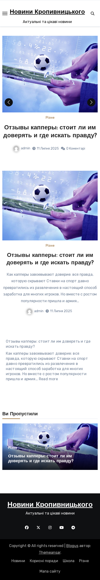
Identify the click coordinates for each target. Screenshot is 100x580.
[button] (91, 102)
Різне (50, 117)
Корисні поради (44, 561)
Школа (68, 561)
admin (25, 148)
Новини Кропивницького (47, 12)
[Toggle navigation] (4, 13)
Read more (48, 379)
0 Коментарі (75, 149)
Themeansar (49, 552)
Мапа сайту (50, 571)
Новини (18, 561)
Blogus (72, 546)
